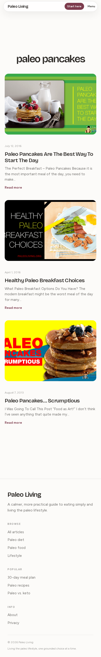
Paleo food (17, 548)
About (13, 615)
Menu (91, 6)
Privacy (13, 623)
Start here (74, 6)
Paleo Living (18, 6)
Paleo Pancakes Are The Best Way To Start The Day (49, 157)
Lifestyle (15, 556)
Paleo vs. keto (19, 593)
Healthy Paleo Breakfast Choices (45, 280)
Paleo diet (16, 540)
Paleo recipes (18, 585)
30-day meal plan (21, 577)
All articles (16, 532)
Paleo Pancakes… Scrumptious (42, 401)
